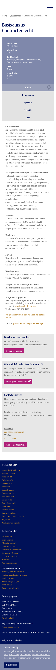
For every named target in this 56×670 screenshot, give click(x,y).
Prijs (28, 117)
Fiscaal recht (7, 499)
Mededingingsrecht (9, 543)
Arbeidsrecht (7, 476)
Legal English (7, 539)
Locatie (28, 110)
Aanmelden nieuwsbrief (11, 626)
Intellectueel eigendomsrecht (13, 516)
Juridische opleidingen (10, 581)
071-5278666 (10, 438)
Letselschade (7, 536)
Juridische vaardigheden (11, 522)
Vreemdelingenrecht (9, 562)
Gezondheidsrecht (9, 503)
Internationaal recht (9, 513)
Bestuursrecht (7, 483)
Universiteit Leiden (42, 632)
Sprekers (28, 102)
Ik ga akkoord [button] (11, 665)
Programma (28, 95)
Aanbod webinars (8, 578)
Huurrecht (6, 506)
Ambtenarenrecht (8, 473)
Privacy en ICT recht (10, 553)
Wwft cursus (7, 584)
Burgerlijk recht (8, 490)
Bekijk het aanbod (14, 350)
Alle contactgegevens (15, 444)
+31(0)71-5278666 (9, 605)
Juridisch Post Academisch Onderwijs (12, 5)
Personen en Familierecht (11, 549)
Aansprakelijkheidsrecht (11, 470)
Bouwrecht (6, 486)
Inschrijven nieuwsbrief (17, 381)
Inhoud (28, 87)
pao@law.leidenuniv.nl (14, 431)
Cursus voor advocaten (10, 588)
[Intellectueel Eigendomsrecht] (20, 522)
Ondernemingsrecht (9, 546)
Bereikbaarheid (8, 618)
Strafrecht (6, 559)
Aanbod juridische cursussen (13, 571)
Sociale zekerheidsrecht (11, 556)
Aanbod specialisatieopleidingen (14, 575)
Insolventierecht (8, 509)
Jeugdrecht (6, 519)
